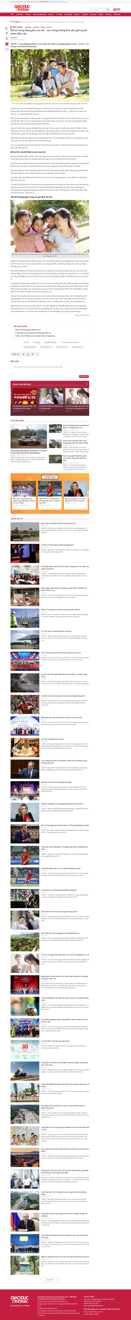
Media (101, 14)
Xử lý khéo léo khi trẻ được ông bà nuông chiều (50, 407)
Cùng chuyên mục (21, 384)
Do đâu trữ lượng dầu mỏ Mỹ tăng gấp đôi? (57, 545)
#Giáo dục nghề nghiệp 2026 (28, 22)
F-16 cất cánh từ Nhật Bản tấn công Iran (56, 631)
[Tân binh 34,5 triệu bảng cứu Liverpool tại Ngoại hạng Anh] (25, 704)
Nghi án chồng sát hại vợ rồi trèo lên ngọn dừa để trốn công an (65, 1257)
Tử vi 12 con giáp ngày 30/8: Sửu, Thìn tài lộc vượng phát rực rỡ (77, 407)
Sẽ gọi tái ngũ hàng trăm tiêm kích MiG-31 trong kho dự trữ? (76, 427)
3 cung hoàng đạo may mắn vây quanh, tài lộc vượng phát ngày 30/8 (65, 999)
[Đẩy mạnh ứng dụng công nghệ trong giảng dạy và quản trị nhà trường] (24, 489)
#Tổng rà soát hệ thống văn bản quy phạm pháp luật (51, 22)
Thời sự (28, 14)
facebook (7, 32)
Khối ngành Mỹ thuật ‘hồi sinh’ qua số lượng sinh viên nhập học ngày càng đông (65, 568)
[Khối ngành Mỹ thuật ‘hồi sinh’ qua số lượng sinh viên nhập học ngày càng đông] (25, 575)
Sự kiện (16, 22)
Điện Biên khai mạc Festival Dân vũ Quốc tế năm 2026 (61, 718)
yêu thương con (77, 347)
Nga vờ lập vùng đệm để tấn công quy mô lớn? (58, 523)
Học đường (68, 14)
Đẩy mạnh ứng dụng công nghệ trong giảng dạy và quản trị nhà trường (24, 501)
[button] (48, 511)
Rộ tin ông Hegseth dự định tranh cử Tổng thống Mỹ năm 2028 (65, 825)
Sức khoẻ (93, 14)
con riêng (36, 342)
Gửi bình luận (84, 376)
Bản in (7, 37)
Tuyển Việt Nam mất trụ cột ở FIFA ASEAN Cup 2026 (60, 869)
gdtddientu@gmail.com (60, 1)
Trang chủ (12, 14)
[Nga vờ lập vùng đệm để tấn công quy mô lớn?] (25, 531)
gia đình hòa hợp (50, 342)
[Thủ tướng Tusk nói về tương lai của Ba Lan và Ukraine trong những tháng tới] (25, 769)
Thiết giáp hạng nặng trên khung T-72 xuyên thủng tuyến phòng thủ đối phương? (29, 452)
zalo (7, 27)
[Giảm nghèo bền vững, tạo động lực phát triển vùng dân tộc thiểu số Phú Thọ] (25, 596)
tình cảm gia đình (30, 347)
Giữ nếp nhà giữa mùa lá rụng (52, 739)
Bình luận (7, 43)
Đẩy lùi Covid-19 (46, 27)
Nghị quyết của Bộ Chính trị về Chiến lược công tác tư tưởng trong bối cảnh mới (64, 977)
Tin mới (7, 49)
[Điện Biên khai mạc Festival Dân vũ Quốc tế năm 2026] (25, 726)
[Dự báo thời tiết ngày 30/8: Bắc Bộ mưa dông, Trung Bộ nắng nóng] (25, 682)
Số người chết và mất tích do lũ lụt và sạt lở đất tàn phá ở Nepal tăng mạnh (63, 1107)
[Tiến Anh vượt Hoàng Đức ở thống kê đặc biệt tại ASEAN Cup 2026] (50, 489)
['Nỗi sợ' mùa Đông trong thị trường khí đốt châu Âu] (25, 618)
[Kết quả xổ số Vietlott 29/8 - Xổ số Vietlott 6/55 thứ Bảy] (25, 396)
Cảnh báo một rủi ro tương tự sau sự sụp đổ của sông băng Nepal (63, 1193)
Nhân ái (76, 14)
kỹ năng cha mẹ (61, 347)
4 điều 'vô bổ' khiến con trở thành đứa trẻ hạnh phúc (35, 336)
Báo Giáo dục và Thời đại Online (22, 8)
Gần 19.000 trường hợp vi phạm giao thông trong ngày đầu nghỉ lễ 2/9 (63, 1279)
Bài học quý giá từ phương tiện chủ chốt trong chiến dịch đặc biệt (74, 458)
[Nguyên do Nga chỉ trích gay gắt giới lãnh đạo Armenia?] (76, 489)
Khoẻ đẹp (28, 27)
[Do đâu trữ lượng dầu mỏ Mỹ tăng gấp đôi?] (25, 553)
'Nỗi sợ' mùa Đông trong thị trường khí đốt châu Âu (60, 610)
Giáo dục (20, 14)
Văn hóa (108, 14)
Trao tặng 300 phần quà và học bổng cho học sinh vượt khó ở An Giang (64, 1236)
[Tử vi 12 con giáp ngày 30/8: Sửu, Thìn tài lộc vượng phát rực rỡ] (77, 396)
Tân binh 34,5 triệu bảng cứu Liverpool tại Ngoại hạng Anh (63, 696)
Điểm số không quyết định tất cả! (28, 330)
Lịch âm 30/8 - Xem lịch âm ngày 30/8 (55, 1041)
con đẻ (26, 342)
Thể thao (117, 14)
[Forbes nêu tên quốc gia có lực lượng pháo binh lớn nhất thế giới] (55, 444)
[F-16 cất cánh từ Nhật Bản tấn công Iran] (25, 639)
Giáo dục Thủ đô (116, 9)
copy (37, 354)
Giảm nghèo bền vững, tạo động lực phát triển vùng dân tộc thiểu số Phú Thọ (64, 589)
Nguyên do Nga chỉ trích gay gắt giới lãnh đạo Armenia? (75, 500)
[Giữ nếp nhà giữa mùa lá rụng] (25, 747)
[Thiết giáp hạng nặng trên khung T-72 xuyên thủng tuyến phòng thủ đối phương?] (29, 436)
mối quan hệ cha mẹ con (69, 342)
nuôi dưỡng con (45, 347)
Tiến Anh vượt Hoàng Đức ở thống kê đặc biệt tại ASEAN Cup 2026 (49, 501)
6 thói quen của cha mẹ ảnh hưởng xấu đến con (33, 333)
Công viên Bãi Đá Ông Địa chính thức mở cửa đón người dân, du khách (65, 1085)
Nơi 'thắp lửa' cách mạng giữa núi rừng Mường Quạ (60, 933)
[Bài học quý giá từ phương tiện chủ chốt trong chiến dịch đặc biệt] (55, 459)
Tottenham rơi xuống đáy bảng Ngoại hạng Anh (59, 890)
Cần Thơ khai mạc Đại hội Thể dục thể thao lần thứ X (61, 653)
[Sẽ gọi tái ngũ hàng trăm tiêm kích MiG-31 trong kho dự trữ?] (55, 428)
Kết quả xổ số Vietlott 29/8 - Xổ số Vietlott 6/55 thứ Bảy (24, 407)
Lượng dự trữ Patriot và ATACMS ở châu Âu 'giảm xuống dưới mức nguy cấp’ (64, 1064)
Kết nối (51, 14)
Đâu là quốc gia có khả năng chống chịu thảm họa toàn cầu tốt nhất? (65, 1150)
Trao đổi (59, 14)
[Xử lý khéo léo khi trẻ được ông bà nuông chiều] (51, 396)
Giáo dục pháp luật (39, 14)
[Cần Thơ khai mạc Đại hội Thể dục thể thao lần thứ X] (25, 661)
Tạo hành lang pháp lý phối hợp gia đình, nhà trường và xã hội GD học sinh (64, 1021)
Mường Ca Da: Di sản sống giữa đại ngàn (56, 782)
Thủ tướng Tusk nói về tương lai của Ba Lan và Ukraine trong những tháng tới (64, 762)
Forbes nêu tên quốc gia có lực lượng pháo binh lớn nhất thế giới (75, 442)
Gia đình (36, 27)
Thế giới (84, 14)
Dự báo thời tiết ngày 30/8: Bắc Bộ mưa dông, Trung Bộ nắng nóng (64, 675)
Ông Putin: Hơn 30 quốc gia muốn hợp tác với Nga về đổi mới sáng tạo (64, 1215)
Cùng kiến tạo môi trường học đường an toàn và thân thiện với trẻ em (65, 1128)
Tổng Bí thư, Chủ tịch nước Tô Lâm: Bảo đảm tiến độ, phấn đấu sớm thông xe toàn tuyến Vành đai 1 (65, 1172)
